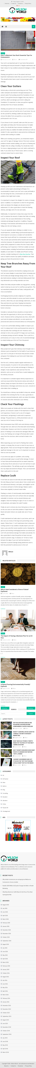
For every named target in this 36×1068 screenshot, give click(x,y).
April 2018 (5, 1049)
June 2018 (5, 1041)
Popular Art (5, 808)
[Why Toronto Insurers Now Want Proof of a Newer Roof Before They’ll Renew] (6, 753)
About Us (7, 3)
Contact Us (13, 3)
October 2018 (6, 1031)
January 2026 (6, 926)
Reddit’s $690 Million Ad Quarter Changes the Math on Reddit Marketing (23, 733)
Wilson (15, 59)
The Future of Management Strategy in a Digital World (6, 708)
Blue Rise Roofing (25, 254)
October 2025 (6, 937)
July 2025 (5, 948)
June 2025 (5, 951)
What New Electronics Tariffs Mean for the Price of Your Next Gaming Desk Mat (23, 743)
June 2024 (5, 984)
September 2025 (7, 941)
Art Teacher (5, 779)
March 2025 (6, 962)
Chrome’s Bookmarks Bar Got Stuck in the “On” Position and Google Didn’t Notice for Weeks (23, 761)
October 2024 (6, 973)
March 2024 (6, 995)
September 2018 (7, 1034)
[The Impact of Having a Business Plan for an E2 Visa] (18, 620)
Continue (3, 609)
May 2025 (5, 955)
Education (5, 797)
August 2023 (6, 1020)
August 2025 (6, 944)
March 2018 (6, 1052)
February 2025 (6, 966)
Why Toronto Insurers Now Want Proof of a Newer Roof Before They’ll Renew (24, 752)
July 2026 (5, 908)
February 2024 (6, 998)
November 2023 (7, 1009)
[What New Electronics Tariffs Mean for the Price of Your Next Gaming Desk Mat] (6, 744)
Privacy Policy (28, 3)
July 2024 (5, 980)
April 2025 (5, 959)
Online (4, 804)
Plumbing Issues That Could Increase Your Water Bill (31, 708)
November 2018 (7, 1027)
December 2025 (7, 930)
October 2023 (6, 1013)
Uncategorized (6, 811)
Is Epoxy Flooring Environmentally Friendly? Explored (15, 685)
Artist (4, 782)
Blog (3, 53)
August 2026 (6, 905)
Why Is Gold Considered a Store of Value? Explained (15, 590)
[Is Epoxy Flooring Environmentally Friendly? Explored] (18, 669)
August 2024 (6, 977)
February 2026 (6, 923)
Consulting (5, 793)
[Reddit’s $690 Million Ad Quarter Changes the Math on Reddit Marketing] (6, 735)
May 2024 (5, 987)
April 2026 (5, 915)
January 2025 (6, 969)
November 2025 (7, 933)
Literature (5, 800)
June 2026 (5, 912)
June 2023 (5, 1023)
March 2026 (6, 919)
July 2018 (5, 1038)
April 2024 (5, 991)
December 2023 (7, 1005)
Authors (5, 786)
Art (3, 775)
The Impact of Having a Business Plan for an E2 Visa (16, 637)
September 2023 (7, 1016)
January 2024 (6, 1002)
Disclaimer (20, 3)
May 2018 (5, 1045)
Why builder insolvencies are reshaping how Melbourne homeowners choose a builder (23, 724)
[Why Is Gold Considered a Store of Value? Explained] (18, 574)
